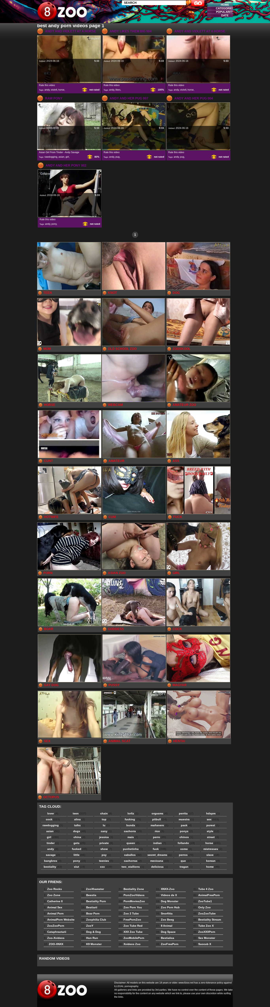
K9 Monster (91, 944)
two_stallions (133, 866)
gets (79, 843)
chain (106, 813)
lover (52, 813)
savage (53, 854)
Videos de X (166, 895)
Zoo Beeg (165, 919)
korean (213, 860)
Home (225, 4)
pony (54, 224)
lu (106, 825)
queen (133, 843)
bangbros (52, 860)
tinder (53, 843)
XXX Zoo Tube (131, 931)
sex (213, 819)
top (106, 819)
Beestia (88, 895)
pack (186, 825)
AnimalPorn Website (59, 919)
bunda (132, 825)
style (213, 831)
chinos (186, 837)
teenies (106, 860)
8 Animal (164, 925)
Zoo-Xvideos (54, 938)
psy (106, 854)
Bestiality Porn (93, 901)
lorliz (132, 813)
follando (186, 843)
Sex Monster (204, 938)
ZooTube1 (202, 901)
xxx (106, 866)
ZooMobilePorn (131, 938)
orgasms (160, 813)
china (79, 837)
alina (79, 819)
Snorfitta (164, 913)
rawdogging (50, 156)
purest (212, 825)
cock (53, 819)
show (106, 849)
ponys (186, 831)
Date (224, 15)
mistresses (212, 849)
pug (117, 156)
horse (61, 89)
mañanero (159, 825)
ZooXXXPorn (204, 931)
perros (186, 854)
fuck (159, 849)
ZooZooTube (204, 913)
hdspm (213, 813)
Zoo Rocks (53, 889)
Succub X (202, 944)
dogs (79, 831)
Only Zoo (202, 907)
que (186, 860)
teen (79, 813)
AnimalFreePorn (206, 895)
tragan (186, 866)
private (106, 843)
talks (79, 825)
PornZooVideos (131, 895)
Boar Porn (90, 913)
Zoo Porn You (130, 907)
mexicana (159, 860)
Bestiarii (89, 907)
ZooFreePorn (167, 944)
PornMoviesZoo (132, 901)
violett (54, 89)
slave (212, 854)
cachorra (133, 831)
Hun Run (89, 938)
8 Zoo (62, 12)
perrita (186, 813)
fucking (133, 819)
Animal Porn (54, 913)
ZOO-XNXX (53, 944)
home (213, 866)
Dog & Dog (91, 931)
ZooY (87, 925)
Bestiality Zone (131, 889)
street (213, 837)
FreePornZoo (130, 919)
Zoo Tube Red (131, 925)
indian (159, 843)
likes (117, 89)
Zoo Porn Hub (168, 907)
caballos (133, 854)
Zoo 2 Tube (129, 913)
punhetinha (133, 849)
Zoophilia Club (93, 919)
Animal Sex (53, 907)
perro (159, 837)
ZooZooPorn (54, 925)
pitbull (159, 819)
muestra (186, 819)
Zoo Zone (52, 895)
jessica (106, 837)
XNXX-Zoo (165, 889)
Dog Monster (167, 901)
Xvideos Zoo (130, 944)
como (186, 849)
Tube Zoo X (203, 925)
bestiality (53, 866)
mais (132, 837)
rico (159, 831)
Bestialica (165, 938)
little (79, 854)
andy (47, 89)
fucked (79, 849)
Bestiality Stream (207, 919)
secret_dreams (159, 854)
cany (106, 831)
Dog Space (166, 931)
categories (225, 8)
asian (61, 156)
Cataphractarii (55, 931)
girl (67, 156)
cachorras (133, 860)
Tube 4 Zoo (203, 889)
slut (79, 866)
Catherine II (53, 901)
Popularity (225, 11)
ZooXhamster (92, 889)
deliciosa (159, 866)
